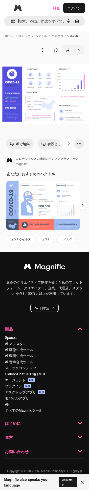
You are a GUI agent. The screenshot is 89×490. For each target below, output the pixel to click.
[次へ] (68, 144)
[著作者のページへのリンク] (9, 161)
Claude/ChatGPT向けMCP (25, 373)
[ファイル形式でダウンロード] (79, 50)
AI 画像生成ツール (19, 349)
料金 (56, 7)
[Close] (82, 482)
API (7, 404)
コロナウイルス (20, 239)
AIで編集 (23, 143)
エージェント (19, 379)
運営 (9, 437)
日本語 (44, 308)
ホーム (9, 35)
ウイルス (66, 239)
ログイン (74, 7)
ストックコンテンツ (20, 367)
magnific (21, 164)
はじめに (13, 423)
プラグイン (17, 385)
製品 (9, 329)
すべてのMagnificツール (23, 410)
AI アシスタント (17, 343)
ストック (24, 35)
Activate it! (67, 482)
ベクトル (41, 35)
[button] (44, 308)
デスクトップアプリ (24, 392)
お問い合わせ (17, 451)
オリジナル (34, 66)
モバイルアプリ (17, 397)
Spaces (11, 337)
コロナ (45, 239)
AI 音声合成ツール (19, 361)
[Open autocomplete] (11, 21)
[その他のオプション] (42, 50)
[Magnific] (44, 267)
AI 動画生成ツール (19, 355)
